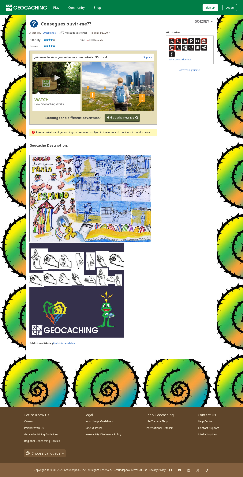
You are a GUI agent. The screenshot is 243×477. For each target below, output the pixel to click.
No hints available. (64, 343)
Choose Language (46, 453)
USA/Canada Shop (157, 421)
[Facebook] (170, 470)
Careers (29, 421)
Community (76, 8)
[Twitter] (198, 470)
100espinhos (49, 32)
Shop (97, 8)
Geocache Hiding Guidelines (41, 434)
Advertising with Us (189, 70)
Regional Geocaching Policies (42, 441)
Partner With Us (34, 428)
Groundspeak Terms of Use (130, 470)
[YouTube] (179, 470)
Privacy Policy (157, 470)
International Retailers (160, 428)
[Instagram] (188, 470)
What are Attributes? (180, 59)
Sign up (210, 7)
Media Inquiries (207, 434)
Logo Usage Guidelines (99, 421)
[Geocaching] (26, 7)
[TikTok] (207, 470)
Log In (230, 7)
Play (56, 8)
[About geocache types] (34, 23)
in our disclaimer (141, 132)
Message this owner (76, 32)
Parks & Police (94, 428)
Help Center (205, 421)
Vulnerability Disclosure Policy (103, 434)
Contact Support (208, 428)
